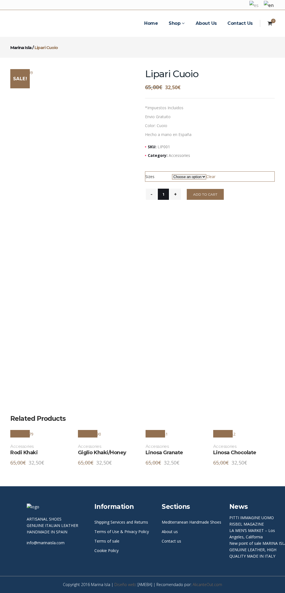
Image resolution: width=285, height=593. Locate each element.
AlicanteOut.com (207, 584)
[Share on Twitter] (249, 86)
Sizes (149, 176)
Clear (210, 176)
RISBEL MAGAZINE (246, 524)
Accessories (179, 155)
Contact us (171, 541)
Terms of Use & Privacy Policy (121, 531)
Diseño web (125, 584)
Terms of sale (106, 541)
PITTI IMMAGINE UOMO (251, 517)
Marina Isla (20, 47)
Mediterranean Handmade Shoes (191, 522)
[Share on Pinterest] (272, 86)
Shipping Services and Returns (121, 522)
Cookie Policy (106, 550)
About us (170, 531)
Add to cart (205, 194)
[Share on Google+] (257, 86)
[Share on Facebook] (241, 86)
